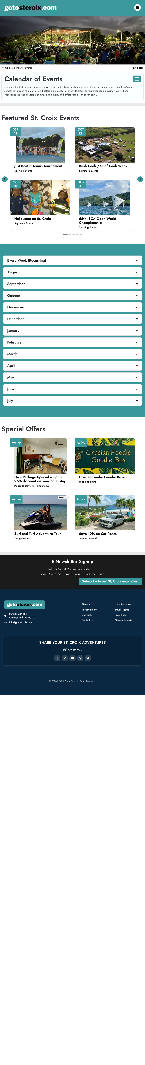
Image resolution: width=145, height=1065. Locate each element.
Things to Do (42, 486)
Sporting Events (23, 171)
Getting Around (88, 538)
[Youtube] (72, 658)
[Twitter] (88, 658)
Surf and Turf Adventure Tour (37, 533)
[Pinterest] (80, 658)
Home (4, 68)
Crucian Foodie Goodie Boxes (103, 476)
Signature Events (88, 171)
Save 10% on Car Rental (98, 533)
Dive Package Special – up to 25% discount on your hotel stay (40, 479)
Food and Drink (87, 482)
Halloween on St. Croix (32, 218)
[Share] (134, 67)
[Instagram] (65, 658)
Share (140, 68)
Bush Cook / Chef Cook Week (103, 165)
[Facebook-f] (57, 658)
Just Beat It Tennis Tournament (38, 165)
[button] (5, 179)
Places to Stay (22, 486)
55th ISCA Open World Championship (97, 220)
